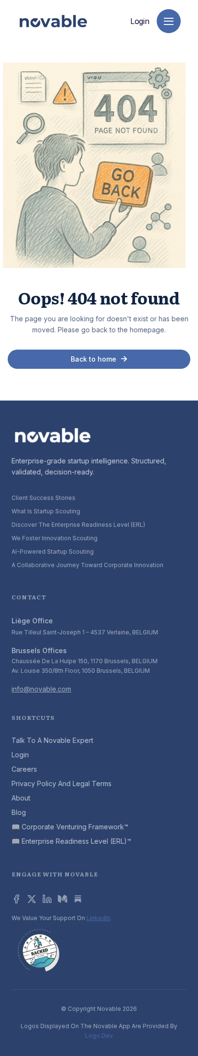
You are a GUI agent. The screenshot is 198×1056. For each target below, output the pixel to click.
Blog (19, 812)
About (21, 798)
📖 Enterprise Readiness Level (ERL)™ (71, 841)
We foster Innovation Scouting (55, 538)
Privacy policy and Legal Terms (61, 783)
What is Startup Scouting (46, 511)
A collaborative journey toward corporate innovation (87, 565)
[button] (169, 21)
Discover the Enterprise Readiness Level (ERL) (78, 524)
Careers (24, 769)
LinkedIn (99, 918)
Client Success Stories (43, 497)
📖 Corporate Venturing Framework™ (70, 827)
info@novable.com (41, 689)
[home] (53, 21)
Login (139, 21)
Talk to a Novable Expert (52, 740)
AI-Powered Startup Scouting (53, 551)
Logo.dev (99, 1035)
